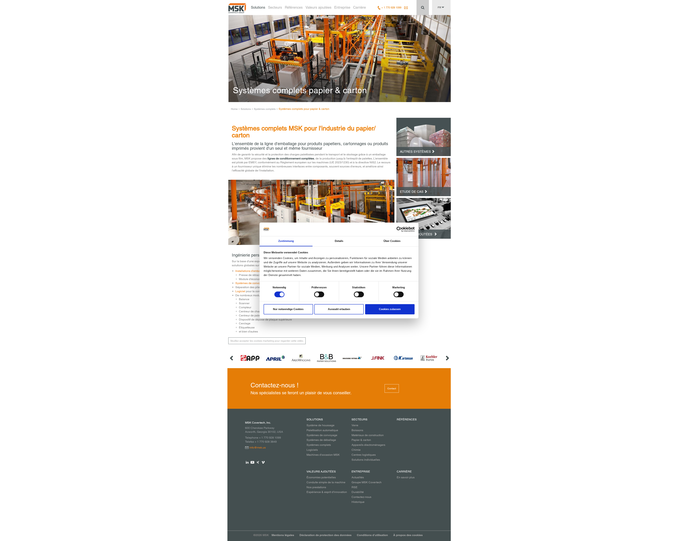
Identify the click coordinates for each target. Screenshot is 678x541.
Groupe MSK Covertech (367, 482)
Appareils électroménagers (368, 445)
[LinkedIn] (247, 462)
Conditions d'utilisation (372, 535)
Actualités (358, 477)
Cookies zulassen (390, 309)
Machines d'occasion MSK (323, 454)
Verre (355, 425)
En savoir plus (406, 477)
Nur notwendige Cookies (288, 309)
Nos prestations (316, 487)
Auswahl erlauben (339, 309)
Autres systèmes (415, 151)
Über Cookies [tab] (391, 240)
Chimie (356, 449)
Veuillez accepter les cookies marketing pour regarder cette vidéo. (267, 340)
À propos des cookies (408, 535)
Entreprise (342, 7)
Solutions (258, 7)
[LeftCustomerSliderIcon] (231, 358)
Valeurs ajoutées (318, 7)
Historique (358, 502)
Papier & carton (361, 440)
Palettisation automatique (322, 430)
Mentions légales (283, 535)
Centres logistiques (364, 454)
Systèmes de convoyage (322, 435)
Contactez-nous (361, 497)
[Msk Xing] (258, 462)
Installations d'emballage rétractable (257, 271)
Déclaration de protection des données (325, 535)
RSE (355, 487)
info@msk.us (257, 447)
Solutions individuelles (366, 459)
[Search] (423, 7)
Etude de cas (411, 192)
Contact (391, 388)
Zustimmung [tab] (286, 240)
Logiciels (312, 449)
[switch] (319, 294)
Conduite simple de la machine (326, 482)
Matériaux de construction (368, 435)
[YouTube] (252, 462)
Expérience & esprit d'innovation (327, 492)
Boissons (357, 430)
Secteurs (275, 7)
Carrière (359, 7)
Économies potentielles (321, 477)
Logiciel (240, 291)
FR (440, 7)
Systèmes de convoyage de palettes (258, 283)
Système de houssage (320, 425)
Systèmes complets (265, 109)
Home (234, 109)
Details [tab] (339, 240)
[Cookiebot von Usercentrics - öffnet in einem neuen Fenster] (399, 229)
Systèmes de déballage (321, 440)
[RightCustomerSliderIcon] (447, 358)
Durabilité (358, 492)
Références (294, 7)
